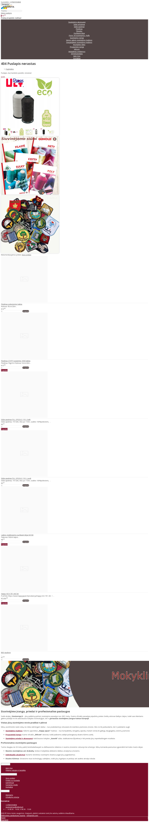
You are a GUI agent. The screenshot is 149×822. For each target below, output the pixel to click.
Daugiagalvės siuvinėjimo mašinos (79, 42)
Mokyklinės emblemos (76, 51)
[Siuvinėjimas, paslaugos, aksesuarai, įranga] (7, 8)
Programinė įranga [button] (77, 47)
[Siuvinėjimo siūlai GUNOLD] (30, 194)
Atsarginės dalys (79, 44)
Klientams (5, 791)
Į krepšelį (25, 311)
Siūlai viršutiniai (79, 24)
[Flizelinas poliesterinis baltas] (24, 302)
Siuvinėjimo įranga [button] (77, 38)
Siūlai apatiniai (79, 27)
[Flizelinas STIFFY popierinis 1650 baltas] (24, 358)
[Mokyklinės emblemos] (30, 252)
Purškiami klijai (79, 33)
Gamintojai (10, 783)
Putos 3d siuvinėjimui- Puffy (79, 35)
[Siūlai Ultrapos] (30, 135)
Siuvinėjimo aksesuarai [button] (76, 22)
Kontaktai (76, 58)
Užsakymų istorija (12, 797)
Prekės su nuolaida (13, 780)
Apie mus (76, 56)
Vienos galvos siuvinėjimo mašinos (79, 40)
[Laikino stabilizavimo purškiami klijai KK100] (24, 533)
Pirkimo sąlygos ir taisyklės (16, 770)
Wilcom (77, 49)
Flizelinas (79, 29)
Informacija (5, 764)
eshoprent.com (32, 815)
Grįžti (3, 77)
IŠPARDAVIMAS (77, 54)
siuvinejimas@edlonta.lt (14, 807)
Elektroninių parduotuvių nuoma (13, 815)
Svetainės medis (12, 785)
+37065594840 (15, 2)
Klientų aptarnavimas (9, 774)
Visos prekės (26, 255)
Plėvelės (79, 31)
